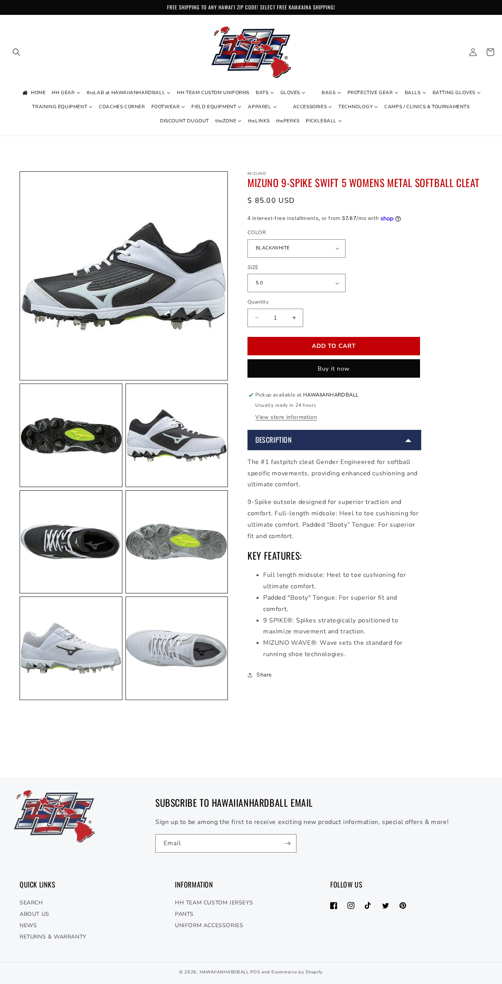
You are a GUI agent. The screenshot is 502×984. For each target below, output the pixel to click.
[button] (16, 52)
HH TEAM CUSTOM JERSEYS (214, 902)
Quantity (258, 302)
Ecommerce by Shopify (297, 972)
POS (255, 972)
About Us (34, 914)
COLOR (256, 232)
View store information (286, 417)
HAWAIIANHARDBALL (224, 972)
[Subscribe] (287, 843)
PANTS (184, 914)
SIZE (253, 267)
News (28, 925)
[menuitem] (33, 93)
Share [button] (264, 674)
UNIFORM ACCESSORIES (209, 925)
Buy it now (334, 369)
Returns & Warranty (53, 936)
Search (31, 902)
